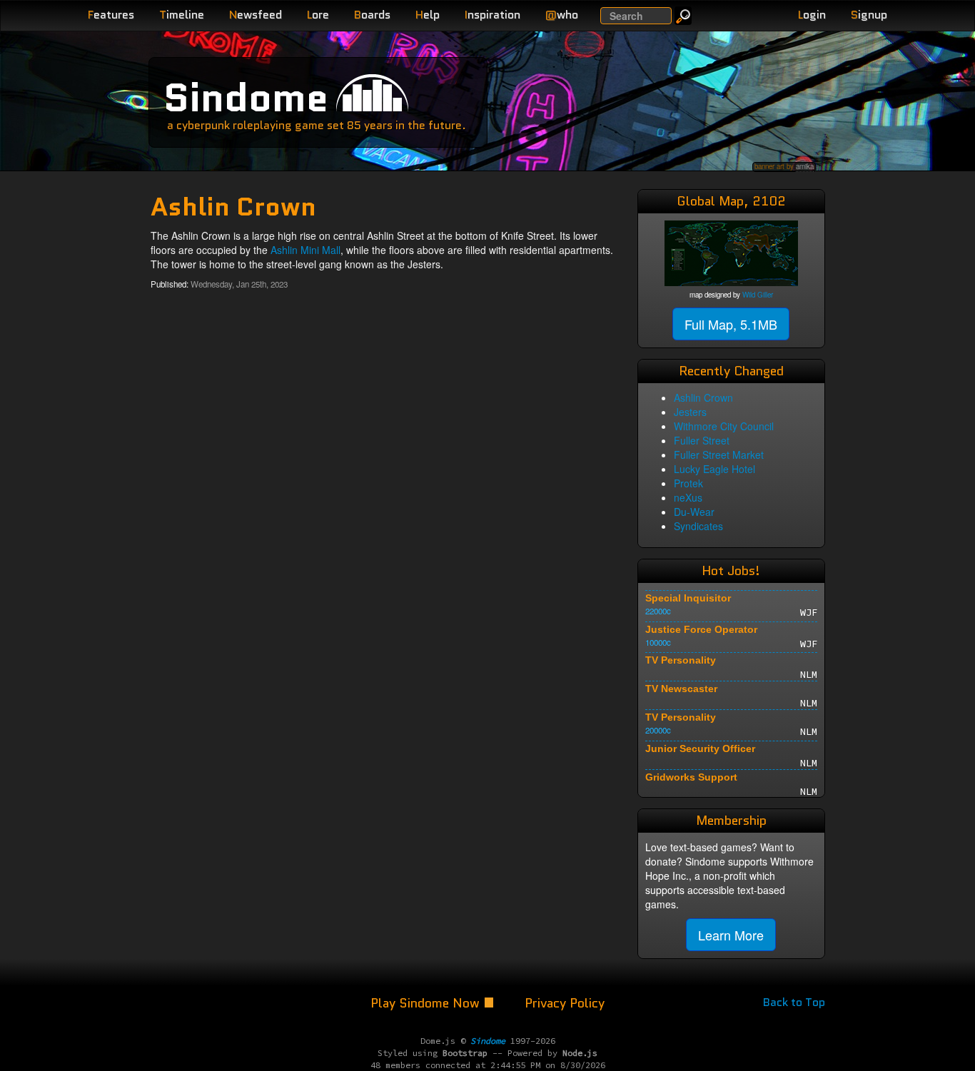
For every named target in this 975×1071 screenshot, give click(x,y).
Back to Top (794, 1002)
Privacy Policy (565, 1003)
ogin (812, 14)
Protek (688, 483)
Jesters (690, 412)
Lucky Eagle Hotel (714, 469)
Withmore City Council (724, 426)
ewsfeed (255, 14)
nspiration (492, 14)
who (561, 14)
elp (427, 14)
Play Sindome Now (426, 1003)
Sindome (245, 97)
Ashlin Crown (703, 397)
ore (318, 14)
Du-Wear (694, 511)
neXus (688, 497)
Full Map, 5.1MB (730, 324)
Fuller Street (701, 440)
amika (805, 166)
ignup (869, 14)
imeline (181, 14)
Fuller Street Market (719, 454)
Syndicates (698, 526)
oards (372, 14)
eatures (111, 14)
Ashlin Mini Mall (305, 250)
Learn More (731, 934)
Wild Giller (757, 295)
